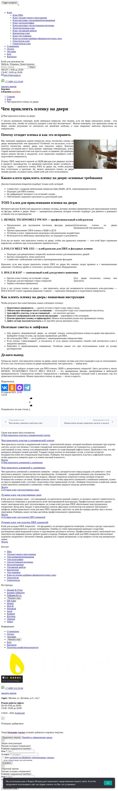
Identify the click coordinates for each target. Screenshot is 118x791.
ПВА (9, 551)
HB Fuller (11, 601)
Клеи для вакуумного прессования (30, 17)
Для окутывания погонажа (20, 562)
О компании (13, 46)
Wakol (10, 621)
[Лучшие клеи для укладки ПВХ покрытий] (23, 517)
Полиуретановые (15, 564)
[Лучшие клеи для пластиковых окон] (20, 490)
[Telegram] (27, 387)
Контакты (12, 56)
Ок (108, 783)
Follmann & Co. (14, 595)
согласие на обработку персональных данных (31, 757)
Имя (4, 751)
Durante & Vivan (15, 590)
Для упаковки (13, 572)
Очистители (13, 577)
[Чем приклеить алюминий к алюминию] (22, 462)
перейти (16, 91)
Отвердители (13, 580)
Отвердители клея (22, 43)
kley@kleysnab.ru (12, 75)
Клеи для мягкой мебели (25, 30)
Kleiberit (11, 614)
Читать (4, 460)
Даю (29, 757)
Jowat (9, 611)
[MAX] (19, 387)
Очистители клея (21, 41)
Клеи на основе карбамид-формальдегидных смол (37, 38)
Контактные (13, 570)
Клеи (9, 12)
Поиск (32, 67)
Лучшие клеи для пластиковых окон (21, 494)
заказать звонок (8, 86)
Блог (9, 54)
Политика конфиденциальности (22, 647)
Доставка (11, 51)
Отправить (7, 763)
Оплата (10, 49)
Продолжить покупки (11, 737)
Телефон (6, 754)
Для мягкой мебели (16, 567)
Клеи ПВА (18, 15)
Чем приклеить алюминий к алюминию (23, 467)
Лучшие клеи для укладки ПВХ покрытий (24, 522)
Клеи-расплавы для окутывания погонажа (33, 25)
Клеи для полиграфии (23, 23)
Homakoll (11, 608)
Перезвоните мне (9, 788)
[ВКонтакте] (4, 387)
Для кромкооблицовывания (20, 557)
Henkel (10, 603)
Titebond (11, 619)
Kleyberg (11, 616)
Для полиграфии (15, 559)
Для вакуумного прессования (21, 554)
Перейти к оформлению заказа (37, 737)
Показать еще (14, 598)
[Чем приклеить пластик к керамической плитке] (25, 435)
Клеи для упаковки (22, 36)
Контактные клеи (21, 33)
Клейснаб (20, 713)
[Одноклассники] (12, 387)
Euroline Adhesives (16, 592)
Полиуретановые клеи (24, 28)
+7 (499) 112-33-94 (14, 81)
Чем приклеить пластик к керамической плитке (27, 440)
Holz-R (10, 606)
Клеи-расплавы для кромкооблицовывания (34, 20)
